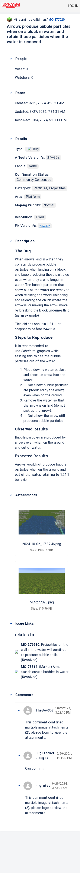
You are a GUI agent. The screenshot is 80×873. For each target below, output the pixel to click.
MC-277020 (56, 19)
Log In (73, 6)
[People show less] (11, 59)
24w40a (44, 226)
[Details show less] (11, 139)
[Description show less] (11, 241)
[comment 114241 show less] (19, 756)
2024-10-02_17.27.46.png (41, 544)
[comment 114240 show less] (19, 786)
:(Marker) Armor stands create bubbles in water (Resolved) (45, 672)
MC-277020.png (42, 602)
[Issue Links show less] (11, 623)
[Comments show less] (11, 695)
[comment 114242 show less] (19, 710)
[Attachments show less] (11, 495)
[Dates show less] (11, 93)
